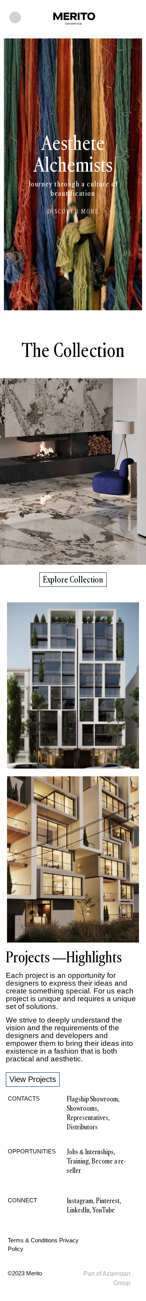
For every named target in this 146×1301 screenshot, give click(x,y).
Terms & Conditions (33, 1240)
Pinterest (108, 1201)
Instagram (80, 1201)
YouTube (103, 1210)
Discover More (73, 212)
